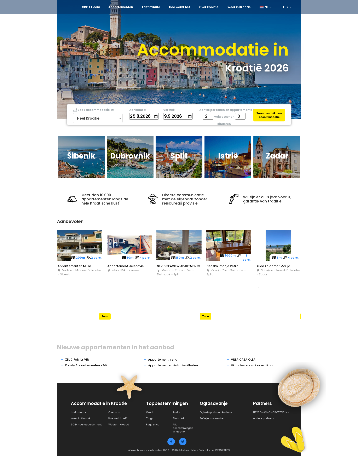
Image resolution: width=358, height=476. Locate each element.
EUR (286, 7)
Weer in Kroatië (239, 7)
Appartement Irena (162, 359)
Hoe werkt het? (118, 418)
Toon (105, 316)
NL (266, 7)
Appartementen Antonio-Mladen (173, 365)
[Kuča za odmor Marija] (278, 245)
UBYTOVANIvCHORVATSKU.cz (271, 412)
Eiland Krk (178, 418)
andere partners (263, 418)
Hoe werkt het (179, 7)
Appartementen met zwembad (205, 306)
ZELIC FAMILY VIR (77, 359)
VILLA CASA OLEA (243, 359)
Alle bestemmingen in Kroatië (183, 428)
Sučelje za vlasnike (212, 418)
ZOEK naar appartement (86, 424)
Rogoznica (152, 424)
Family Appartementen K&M (86, 365)
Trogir (149, 418)
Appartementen (120, 7)
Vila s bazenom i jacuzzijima (252, 365)
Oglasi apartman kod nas (216, 412)
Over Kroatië (208, 7)
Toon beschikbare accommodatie (269, 115)
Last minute (151, 7)
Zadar (176, 412)
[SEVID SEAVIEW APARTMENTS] (179, 245)
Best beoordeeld (104, 306)
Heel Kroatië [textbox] (88, 118)
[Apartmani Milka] (79, 245)
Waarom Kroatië (118, 424)
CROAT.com (91, 7)
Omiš (149, 412)
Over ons (114, 412)
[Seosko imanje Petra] (228, 245)
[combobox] (97, 118)
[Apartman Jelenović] (129, 245)
